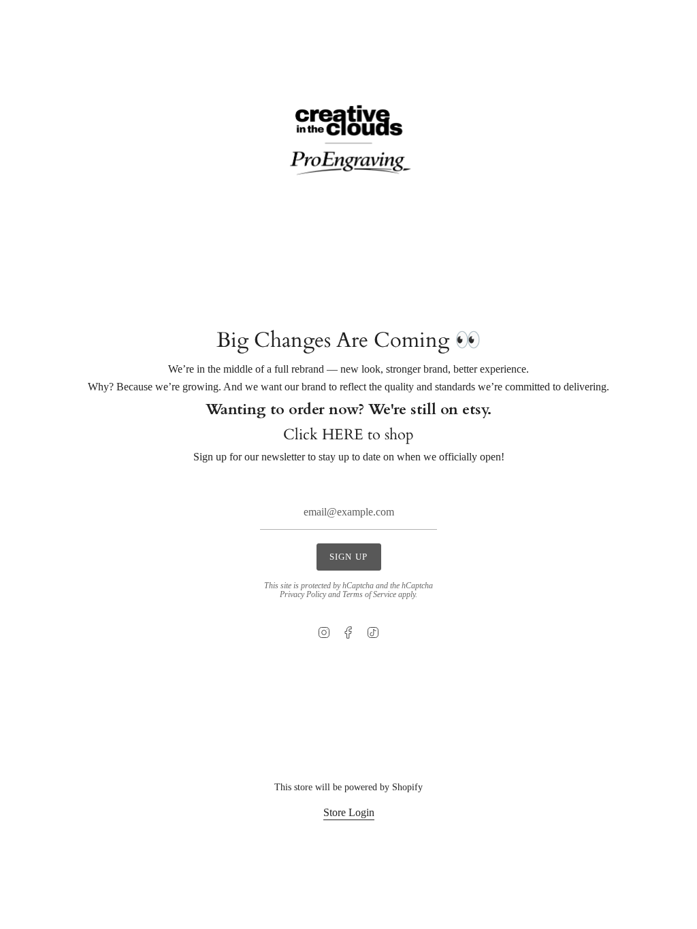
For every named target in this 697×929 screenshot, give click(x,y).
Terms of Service (369, 594)
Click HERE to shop (348, 434)
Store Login (348, 812)
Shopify (407, 787)
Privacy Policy (303, 594)
